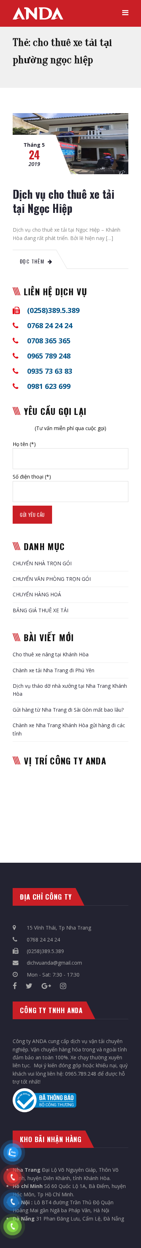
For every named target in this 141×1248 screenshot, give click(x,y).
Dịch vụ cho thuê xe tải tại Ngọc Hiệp (63, 201)
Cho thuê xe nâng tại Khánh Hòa (51, 654)
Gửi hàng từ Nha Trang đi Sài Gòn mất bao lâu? (68, 709)
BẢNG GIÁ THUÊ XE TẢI (40, 610)
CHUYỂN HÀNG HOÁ (37, 594)
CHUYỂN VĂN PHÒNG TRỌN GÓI (52, 578)
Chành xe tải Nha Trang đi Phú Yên (53, 670)
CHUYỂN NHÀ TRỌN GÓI (42, 563)
